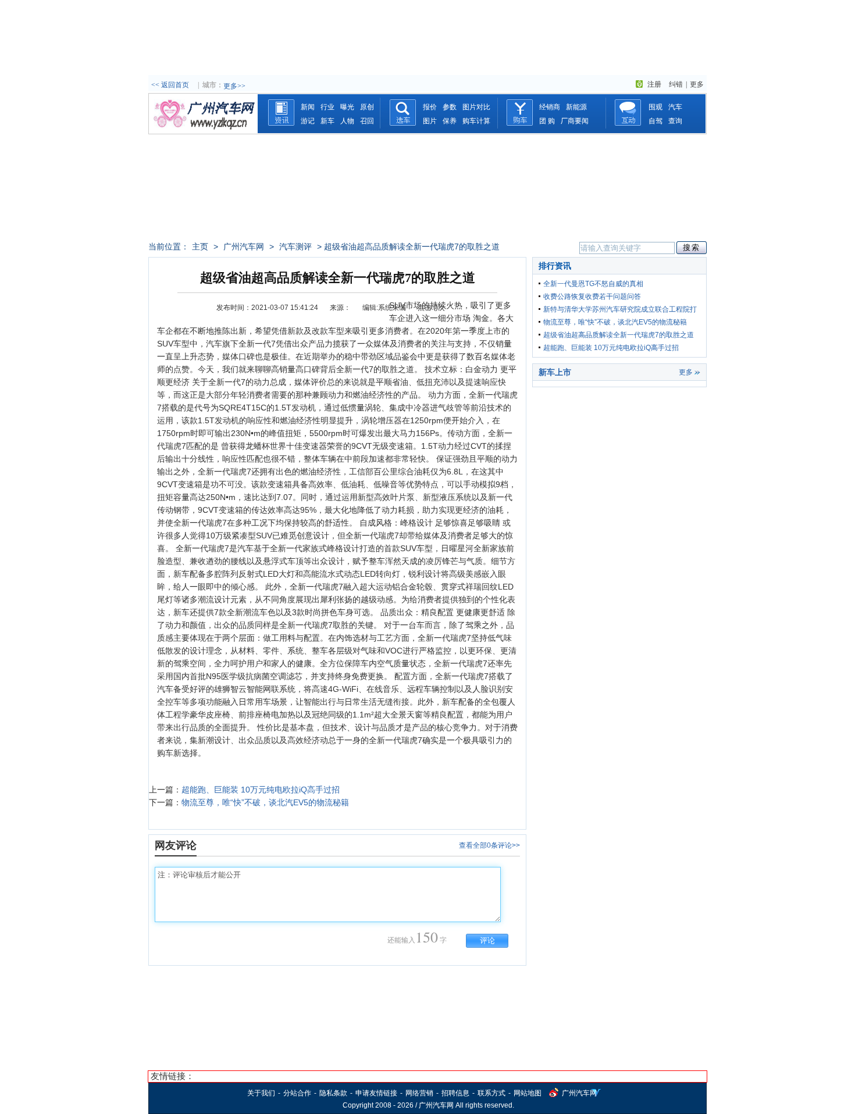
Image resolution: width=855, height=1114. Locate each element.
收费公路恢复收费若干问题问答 (592, 296)
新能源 (576, 107)
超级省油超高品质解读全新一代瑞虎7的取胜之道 (618, 335)
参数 (450, 107)
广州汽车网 (243, 246)
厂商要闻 (575, 121)
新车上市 (555, 372)
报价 (430, 107)
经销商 (549, 107)
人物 (347, 121)
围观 (655, 107)
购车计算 (476, 121)
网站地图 (528, 1093)
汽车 (675, 107)
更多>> (234, 86)
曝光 (347, 107)
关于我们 (261, 1093)
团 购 (547, 121)
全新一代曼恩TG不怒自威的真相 (593, 284)
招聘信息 (455, 1093)
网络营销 (419, 1093)
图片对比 (476, 107)
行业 (327, 107)
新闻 (308, 107)
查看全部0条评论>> (489, 845)
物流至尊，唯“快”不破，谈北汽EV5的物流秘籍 (265, 802)
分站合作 (297, 1093)
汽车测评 (295, 246)
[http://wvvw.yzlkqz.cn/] (203, 131)
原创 (367, 107)
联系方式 (491, 1093)
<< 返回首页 (170, 85)
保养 (450, 121)
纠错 (676, 84)
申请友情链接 (376, 1093)
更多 (697, 84)
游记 (308, 121)
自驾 (655, 121)
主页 (200, 246)
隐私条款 (333, 1093)
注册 (654, 84)
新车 (327, 121)
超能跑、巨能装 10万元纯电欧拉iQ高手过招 (260, 789)
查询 (675, 121)
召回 (367, 121)
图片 (430, 121)
